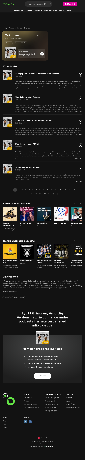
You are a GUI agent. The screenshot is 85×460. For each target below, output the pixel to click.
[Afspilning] (42, 54)
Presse (26, 401)
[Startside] (6, 28)
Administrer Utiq (51, 407)
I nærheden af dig (50, 10)
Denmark (44, 438)
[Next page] (53, 194)
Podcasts (29, 10)
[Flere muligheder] (44, 35)
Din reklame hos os (30, 404)
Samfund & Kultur (20, 43)
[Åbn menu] (81, 4)
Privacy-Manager (51, 410)
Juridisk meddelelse (52, 404)
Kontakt (69, 398)
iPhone (5, 421)
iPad (4, 424)
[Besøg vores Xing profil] (30, 421)
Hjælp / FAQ (70, 404)
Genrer (61, 10)
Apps (68, 401)
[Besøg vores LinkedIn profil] (25, 421)
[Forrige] (74, 203)
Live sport (38, 10)
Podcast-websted (9, 291)
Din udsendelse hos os (31, 407)
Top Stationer (18, 10)
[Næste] (80, 203)
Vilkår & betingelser (52, 398)
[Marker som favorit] (38, 35)
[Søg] (49, 4)
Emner (69, 10)
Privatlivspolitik (50, 401)
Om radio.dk (28, 398)
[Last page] (58, 194)
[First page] (6, 190)
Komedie (9, 43)
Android (5, 427)
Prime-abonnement (73, 407)
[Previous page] (11, 190)
